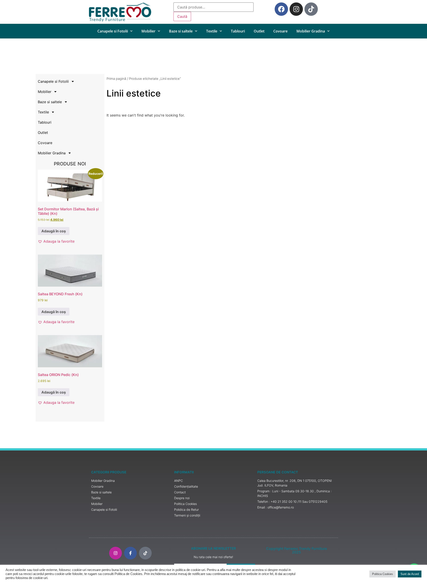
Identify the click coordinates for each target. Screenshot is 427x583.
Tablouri (238, 31)
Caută (182, 16)
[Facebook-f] (130, 553)
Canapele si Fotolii (112, 31)
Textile (211, 31)
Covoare (280, 31)
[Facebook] (281, 9)
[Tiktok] (311, 9)
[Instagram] (296, 9)
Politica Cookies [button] (382, 574)
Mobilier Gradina (310, 31)
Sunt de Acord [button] (410, 574)
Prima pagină (116, 79)
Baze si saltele (181, 31)
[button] (56, 241)
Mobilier (148, 31)
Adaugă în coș (53, 231)
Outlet (259, 31)
